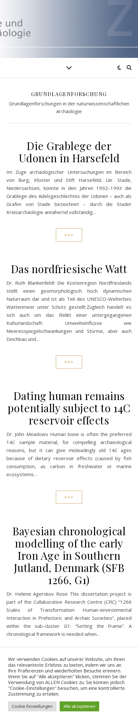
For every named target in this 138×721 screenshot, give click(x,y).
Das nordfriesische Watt (69, 269)
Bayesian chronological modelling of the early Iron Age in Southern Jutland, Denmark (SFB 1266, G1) (69, 555)
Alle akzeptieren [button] (79, 706)
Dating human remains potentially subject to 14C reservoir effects (69, 407)
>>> (69, 235)
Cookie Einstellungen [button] (32, 706)
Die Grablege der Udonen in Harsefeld (69, 151)
